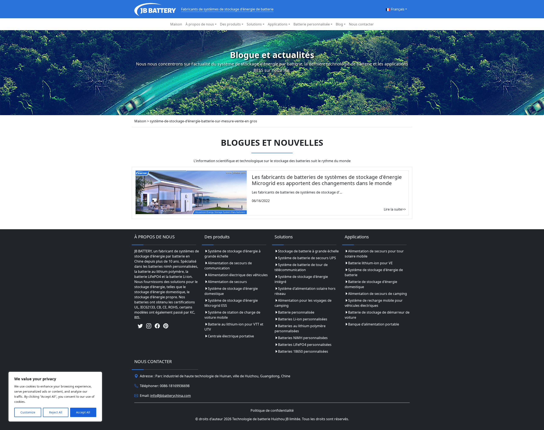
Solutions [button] (254, 24)
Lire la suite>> (395, 209)
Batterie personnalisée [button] (311, 24)
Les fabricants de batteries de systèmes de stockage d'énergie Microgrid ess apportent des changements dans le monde (327, 180)
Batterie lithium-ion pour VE (370, 263)
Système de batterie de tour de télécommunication (301, 267)
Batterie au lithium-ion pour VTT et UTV (233, 327)
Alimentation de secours (227, 281)
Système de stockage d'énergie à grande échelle (232, 254)
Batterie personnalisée (296, 312)
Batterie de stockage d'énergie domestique (371, 284)
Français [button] (397, 9)
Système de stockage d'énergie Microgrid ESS (231, 303)
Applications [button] (278, 24)
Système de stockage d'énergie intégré (301, 279)
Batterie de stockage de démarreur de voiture (377, 315)
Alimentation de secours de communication (228, 265)
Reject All (55, 412)
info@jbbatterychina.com (170, 395)
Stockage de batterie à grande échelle (308, 251)
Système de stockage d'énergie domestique (231, 291)
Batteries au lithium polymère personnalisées (300, 328)
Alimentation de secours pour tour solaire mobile (374, 254)
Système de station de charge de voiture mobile (232, 315)
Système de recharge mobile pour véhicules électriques (374, 303)
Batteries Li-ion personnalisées (302, 319)
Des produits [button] (230, 24)
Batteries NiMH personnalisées (303, 337)
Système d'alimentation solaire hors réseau (305, 291)
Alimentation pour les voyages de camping (303, 303)
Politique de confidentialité (272, 410)
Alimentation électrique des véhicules (238, 275)
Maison (176, 24)
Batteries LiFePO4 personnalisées (305, 344)
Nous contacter (361, 24)
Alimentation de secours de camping (377, 293)
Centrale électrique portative (231, 336)
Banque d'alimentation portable (373, 324)
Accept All (83, 412)
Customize (27, 412)
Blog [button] (339, 24)
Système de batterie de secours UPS (307, 258)
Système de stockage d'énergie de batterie (374, 272)
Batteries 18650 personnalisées (303, 351)
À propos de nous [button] (200, 24)
